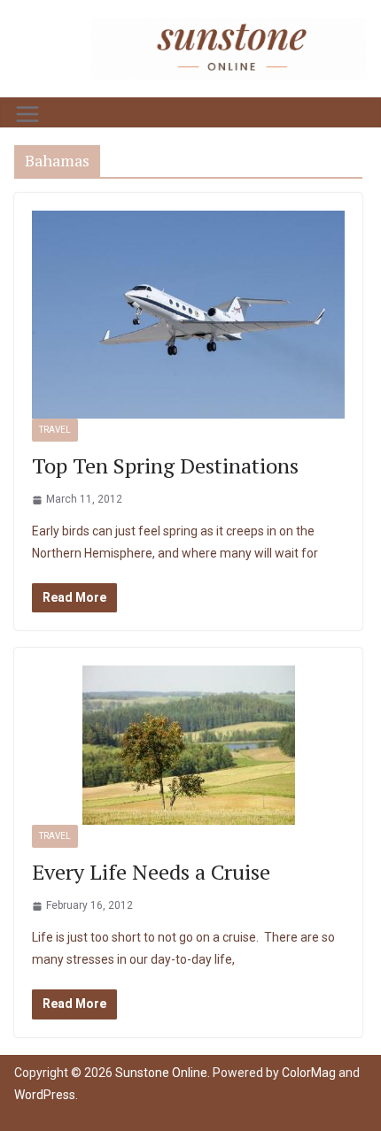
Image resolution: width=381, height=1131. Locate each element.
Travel (55, 430)
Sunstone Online (161, 1073)
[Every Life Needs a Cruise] (188, 745)
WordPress (44, 1095)
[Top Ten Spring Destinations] (188, 315)
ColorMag (309, 1073)
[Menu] (27, 114)
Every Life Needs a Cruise (151, 872)
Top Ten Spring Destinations (165, 465)
